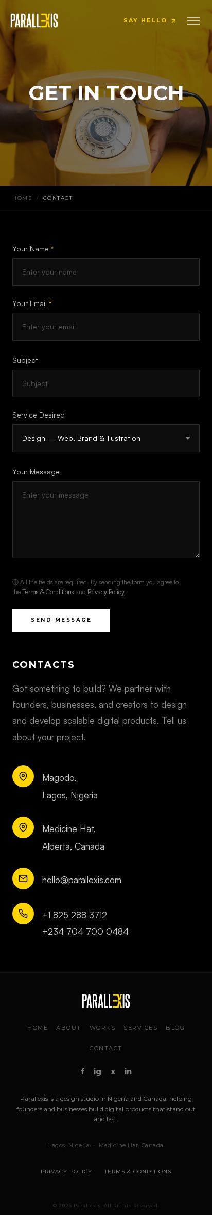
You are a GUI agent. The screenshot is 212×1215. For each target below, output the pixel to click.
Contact (106, 1048)
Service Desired (38, 414)
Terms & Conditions (48, 592)
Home (22, 198)
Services (140, 1027)
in (128, 1071)
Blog (175, 1027)
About (68, 1027)
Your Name (33, 248)
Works (103, 1027)
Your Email (31, 303)
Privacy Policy (106, 592)
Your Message (36, 471)
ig (97, 1071)
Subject (25, 360)
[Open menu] (193, 20)
